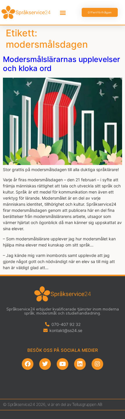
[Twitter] (45, 364)
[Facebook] (27, 364)
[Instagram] (97, 364)
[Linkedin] (80, 364)
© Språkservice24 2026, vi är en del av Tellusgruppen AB (52, 404)
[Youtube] (62, 364)
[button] (63, 12)
